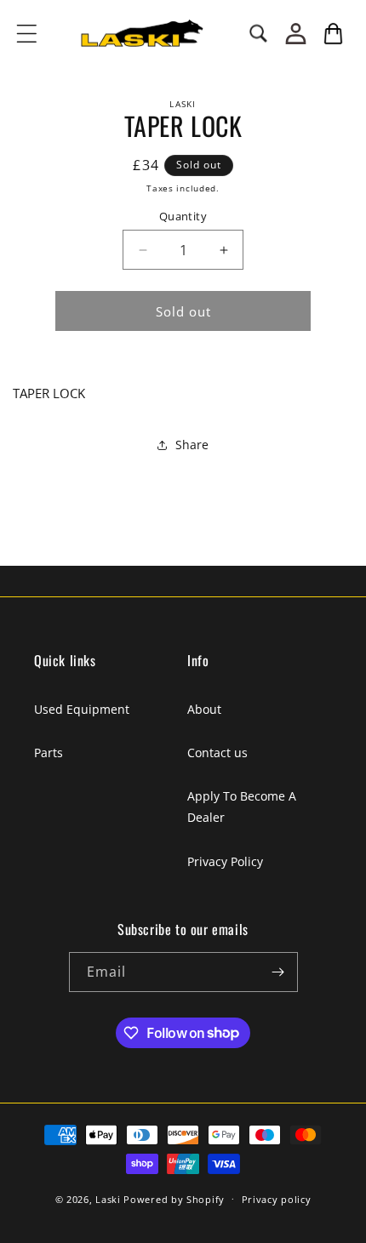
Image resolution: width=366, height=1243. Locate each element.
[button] (26, 33)
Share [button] (192, 444)
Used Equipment (81, 709)
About (204, 709)
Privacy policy (277, 1199)
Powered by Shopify (174, 1198)
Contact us (217, 752)
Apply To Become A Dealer (241, 806)
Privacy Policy (225, 861)
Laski (108, 1198)
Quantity (183, 216)
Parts (48, 752)
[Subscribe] (278, 972)
